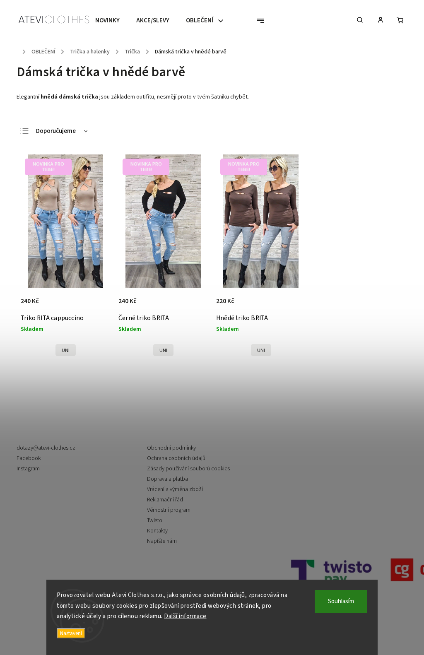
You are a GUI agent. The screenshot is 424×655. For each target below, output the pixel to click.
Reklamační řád (165, 500)
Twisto (154, 520)
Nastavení (71, 633)
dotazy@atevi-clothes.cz (46, 448)
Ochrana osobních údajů (176, 458)
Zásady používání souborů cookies (188, 469)
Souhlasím (341, 601)
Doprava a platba (167, 479)
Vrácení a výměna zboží (175, 489)
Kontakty (157, 531)
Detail (95, 305)
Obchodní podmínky (171, 448)
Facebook (29, 458)
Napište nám (162, 541)
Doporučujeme (56, 131)
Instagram (28, 469)
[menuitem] (111, 20)
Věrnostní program (168, 510)
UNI (66, 350)
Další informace (185, 616)
